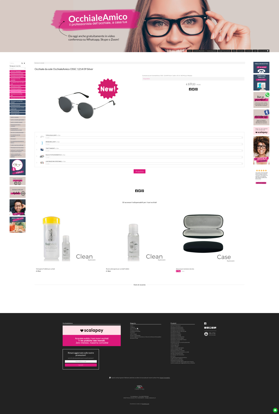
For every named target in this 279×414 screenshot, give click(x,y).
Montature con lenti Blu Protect (17, 101)
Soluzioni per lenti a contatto (15, 125)
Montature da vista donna (17, 76)
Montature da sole (15, 105)
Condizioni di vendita (135, 331)
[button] (275, 410)
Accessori (13, 138)
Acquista (140, 171)
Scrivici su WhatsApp (135, 335)
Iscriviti (81, 365)
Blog (234, 51)
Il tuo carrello (263, 51)
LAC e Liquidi (133, 334)
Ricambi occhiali (134, 338)
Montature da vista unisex (17, 147)
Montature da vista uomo (17, 73)
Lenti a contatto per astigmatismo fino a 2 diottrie (16, 155)
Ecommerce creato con (139, 403)
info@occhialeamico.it (150, 397)
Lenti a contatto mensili (16, 122)
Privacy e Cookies (134, 330)
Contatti (248, 51)
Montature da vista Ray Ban (16, 94)
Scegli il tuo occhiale (224, 51)
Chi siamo (241, 51)
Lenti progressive (15, 114)
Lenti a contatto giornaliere (17, 119)
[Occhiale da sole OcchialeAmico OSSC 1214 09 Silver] (86, 110)
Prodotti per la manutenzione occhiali (16, 129)
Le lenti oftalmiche (199, 51)
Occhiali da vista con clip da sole (17, 83)
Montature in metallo (39, 63)
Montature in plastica (16, 89)
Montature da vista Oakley (17, 97)
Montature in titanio (16, 86)
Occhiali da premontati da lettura (17, 142)
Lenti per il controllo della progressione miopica (17, 150)
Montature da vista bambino (15, 79)
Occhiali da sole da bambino (15, 135)
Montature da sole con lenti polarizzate (17, 108)
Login (255, 51)
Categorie (132, 327)
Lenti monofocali (15, 111)
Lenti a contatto (15, 117)
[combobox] (144, 138)
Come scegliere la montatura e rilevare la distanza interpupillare (145, 336)
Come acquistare (211, 51)
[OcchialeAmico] (139, 26)
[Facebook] (205, 324)
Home (189, 51)
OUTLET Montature (16, 71)
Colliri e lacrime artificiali (17, 145)
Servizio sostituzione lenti (17, 132)
